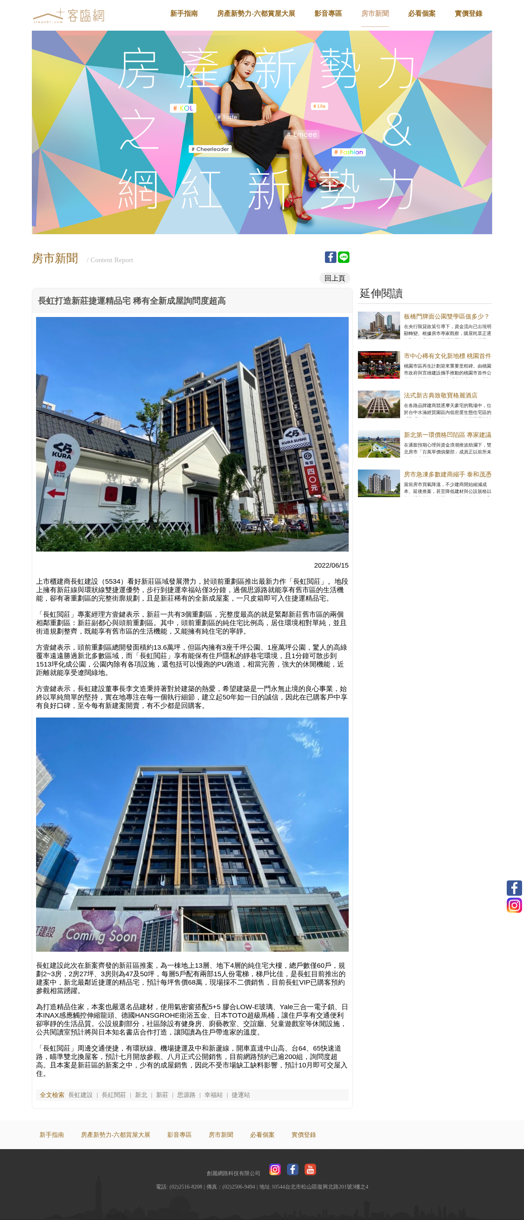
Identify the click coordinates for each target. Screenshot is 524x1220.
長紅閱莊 (114, 1095)
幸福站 (213, 1095)
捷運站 (241, 1095)
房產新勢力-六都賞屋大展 (256, 13)
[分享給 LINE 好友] (343, 257)
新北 (141, 1095)
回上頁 (335, 278)
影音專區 (328, 13)
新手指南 (184, 13)
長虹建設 (80, 1095)
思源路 (186, 1095)
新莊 (162, 1095)
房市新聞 (375, 13)
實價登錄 (469, 13)
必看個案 (422, 13)
